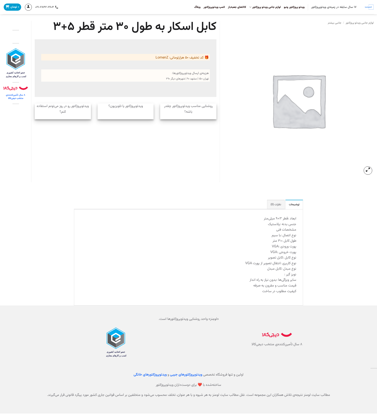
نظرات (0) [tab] (276, 204)
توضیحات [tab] (294, 204)
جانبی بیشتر (334, 23)
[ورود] (28, 7)
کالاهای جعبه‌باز (237, 7)
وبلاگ (197, 7)
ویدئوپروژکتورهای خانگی (150, 375)
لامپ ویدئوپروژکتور (214, 7)
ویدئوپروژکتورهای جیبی (186, 375)
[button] (368, 170)
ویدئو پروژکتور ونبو (294, 7)
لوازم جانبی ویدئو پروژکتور (266, 7)
